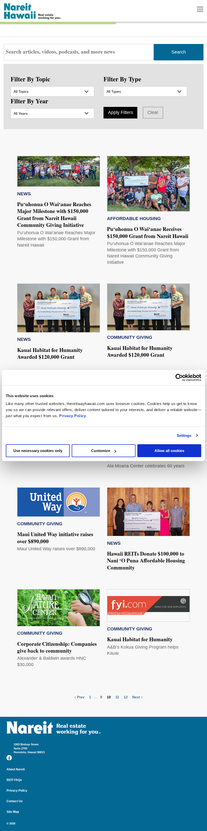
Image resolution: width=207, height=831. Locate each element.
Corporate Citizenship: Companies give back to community (57, 647)
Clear (152, 112)
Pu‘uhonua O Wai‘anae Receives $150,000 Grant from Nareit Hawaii (147, 232)
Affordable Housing (134, 218)
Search (178, 52)
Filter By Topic (30, 79)
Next (136, 697)
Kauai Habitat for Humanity (140, 639)
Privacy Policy (72, 416)
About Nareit (16, 769)
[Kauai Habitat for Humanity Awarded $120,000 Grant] (58, 308)
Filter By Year (29, 101)
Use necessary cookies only (37, 450)
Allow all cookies (169, 450)
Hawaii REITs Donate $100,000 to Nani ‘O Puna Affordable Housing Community (146, 560)
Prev (81, 697)
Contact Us (15, 801)
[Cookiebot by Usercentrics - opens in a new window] (179, 377)
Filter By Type (122, 79)
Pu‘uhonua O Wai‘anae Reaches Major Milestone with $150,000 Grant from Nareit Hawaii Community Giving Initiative (54, 214)
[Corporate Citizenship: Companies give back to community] (58, 607)
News (24, 193)
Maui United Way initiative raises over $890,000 (55, 537)
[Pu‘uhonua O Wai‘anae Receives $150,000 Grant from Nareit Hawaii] (148, 183)
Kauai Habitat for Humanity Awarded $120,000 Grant (50, 353)
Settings (184, 435)
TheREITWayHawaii (33, 11)
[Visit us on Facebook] (9, 758)
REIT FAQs (14, 780)
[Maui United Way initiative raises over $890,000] (58, 502)
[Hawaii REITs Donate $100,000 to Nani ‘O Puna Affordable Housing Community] (148, 512)
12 (126, 697)
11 (117, 697)
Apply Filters (120, 112)
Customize (100, 450)
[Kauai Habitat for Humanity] (148, 605)
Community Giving (129, 337)
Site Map (13, 812)
